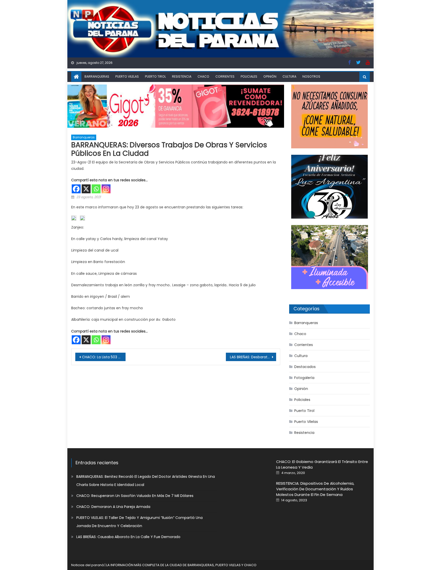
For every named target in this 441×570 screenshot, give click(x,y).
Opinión (269, 76)
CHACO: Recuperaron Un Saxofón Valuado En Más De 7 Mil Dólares (134, 495)
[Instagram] (106, 188)
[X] (86, 188)
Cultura (289, 76)
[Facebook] (76, 188)
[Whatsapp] (96, 188)
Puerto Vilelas (127, 76)
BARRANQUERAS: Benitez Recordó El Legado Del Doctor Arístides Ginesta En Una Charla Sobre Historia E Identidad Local (145, 480)
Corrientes (225, 76)
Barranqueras (96, 76)
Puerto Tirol (155, 76)
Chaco (203, 76)
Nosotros (311, 76)
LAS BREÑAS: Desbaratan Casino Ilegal (253, 357)
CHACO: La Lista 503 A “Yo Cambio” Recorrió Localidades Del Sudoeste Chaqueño (104, 357)
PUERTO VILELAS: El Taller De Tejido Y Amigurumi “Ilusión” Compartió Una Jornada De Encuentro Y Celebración (139, 521)
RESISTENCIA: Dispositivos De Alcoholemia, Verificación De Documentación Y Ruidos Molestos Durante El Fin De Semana (315, 489)
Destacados (305, 366)
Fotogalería (304, 377)
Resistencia (181, 76)
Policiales (249, 76)
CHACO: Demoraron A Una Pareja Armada (113, 506)
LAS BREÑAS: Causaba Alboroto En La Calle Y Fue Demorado (128, 536)
